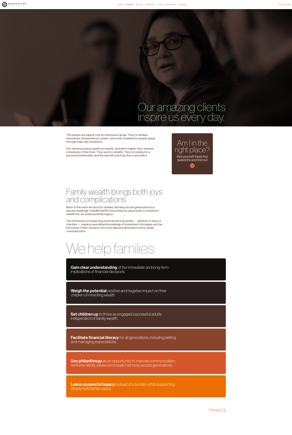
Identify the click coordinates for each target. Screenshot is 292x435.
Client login (284, 4)
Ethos (120, 4)
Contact (183, 4)
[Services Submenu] (155, 4)
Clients (130, 4)
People (139, 4)
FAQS (161, 4)
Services (149, 4)
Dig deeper (171, 4)
